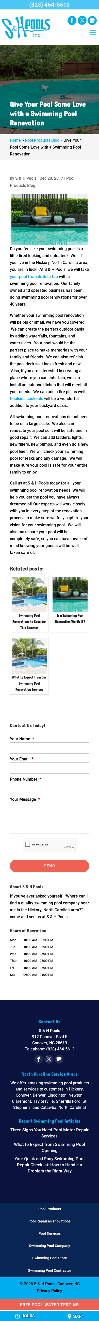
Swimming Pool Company (49, 1246)
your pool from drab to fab (34, 276)
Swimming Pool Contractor (49, 1270)
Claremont (21, 1101)
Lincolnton (57, 1095)
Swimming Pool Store (49, 1258)
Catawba (48, 1107)
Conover (23, 1095)
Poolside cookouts (27, 398)
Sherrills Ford (68, 1101)
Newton (75, 1095)
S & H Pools (26, 178)
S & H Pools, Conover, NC (57, 1283)
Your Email (21, 759)
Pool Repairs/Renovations (49, 1221)
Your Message (25, 799)
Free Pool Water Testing (49, 1304)
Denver (39, 1095)
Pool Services (50, 1233)
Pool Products (49, 1209)
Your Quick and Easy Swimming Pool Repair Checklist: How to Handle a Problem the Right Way (49, 1164)
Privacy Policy (49, 1290)
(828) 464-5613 (49, 5)
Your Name (22, 738)
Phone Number (25, 779)
